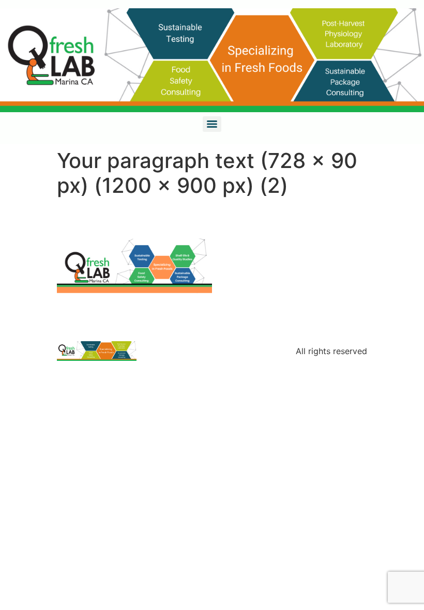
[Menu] (212, 124)
